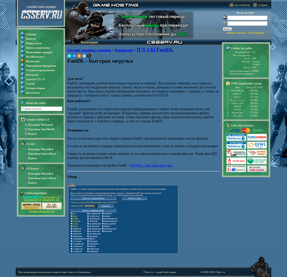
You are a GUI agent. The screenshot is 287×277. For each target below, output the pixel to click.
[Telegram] (84, 56)
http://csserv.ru (69, 272)
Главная (31, 34)
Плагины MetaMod (40, 149)
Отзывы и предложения (40, 70)
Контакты (32, 74)
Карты (32, 133)
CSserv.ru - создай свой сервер (160, 272)
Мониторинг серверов (39, 52)
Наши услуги (34, 43)
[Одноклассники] (79, 56)
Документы (33, 92)
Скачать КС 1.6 (32, 197)
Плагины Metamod (40, 124)
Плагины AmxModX (41, 129)
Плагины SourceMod (41, 153)
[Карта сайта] (260, 6)
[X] (89, 56)
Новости (31, 38)
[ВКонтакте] (74, 56)
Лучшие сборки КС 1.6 (41, 211)
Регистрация (256, 32)
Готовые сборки (35, 88)
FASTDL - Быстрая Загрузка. (151, 165)
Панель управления (38, 47)
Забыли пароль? (236, 32)
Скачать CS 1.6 (35, 79)
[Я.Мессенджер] (69, 56)
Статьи (30, 83)
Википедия (32, 61)
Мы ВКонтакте (35, 56)
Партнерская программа (41, 65)
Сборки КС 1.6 (50, 199)
